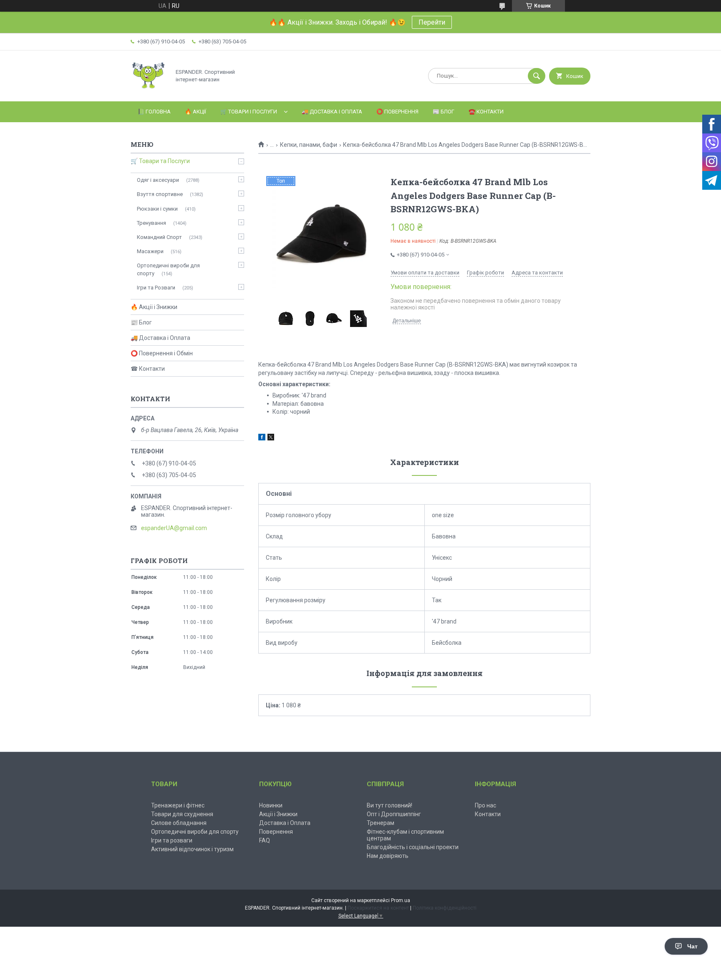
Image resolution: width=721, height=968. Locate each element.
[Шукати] (536, 76)
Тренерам (380, 823)
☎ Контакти (148, 368)
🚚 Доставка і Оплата (332, 111)
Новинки (270, 805)
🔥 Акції (195, 111)
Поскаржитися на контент (378, 908)
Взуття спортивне (160, 194)
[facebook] (261, 438)
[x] (270, 438)
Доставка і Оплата (284, 823)
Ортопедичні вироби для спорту (168, 269)
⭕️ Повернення (397, 111)
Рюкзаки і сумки (157, 209)
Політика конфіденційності (444, 908)
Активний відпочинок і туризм (192, 849)
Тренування (151, 223)
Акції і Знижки (278, 814)
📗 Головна (154, 111)
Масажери (150, 251)
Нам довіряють (387, 855)
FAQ (264, 840)
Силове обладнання (179, 823)
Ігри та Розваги (156, 287)
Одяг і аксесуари (158, 180)
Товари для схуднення (182, 814)
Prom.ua (400, 900)
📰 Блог (443, 111)
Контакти (488, 814)
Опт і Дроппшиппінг (394, 814)
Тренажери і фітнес (177, 805)
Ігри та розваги (171, 840)
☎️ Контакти (486, 111)
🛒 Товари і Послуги (248, 111)
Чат (692, 946)
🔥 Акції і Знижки (154, 307)
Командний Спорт (159, 237)
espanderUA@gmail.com (174, 528)
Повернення (276, 831)
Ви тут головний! (389, 805)
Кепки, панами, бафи (308, 144)
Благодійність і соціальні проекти (413, 847)
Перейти (431, 22)
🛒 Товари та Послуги (160, 161)
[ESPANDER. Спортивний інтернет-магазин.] (148, 91)
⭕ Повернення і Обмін (162, 353)
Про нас (485, 805)
